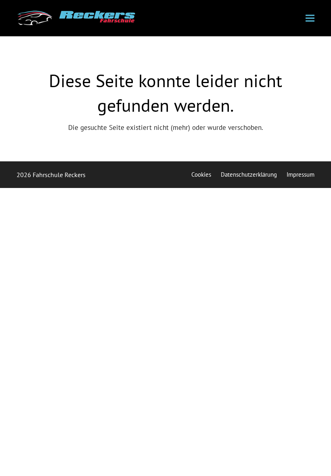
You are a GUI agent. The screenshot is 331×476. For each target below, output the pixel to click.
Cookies (201, 174)
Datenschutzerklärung (249, 174)
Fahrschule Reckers (59, 175)
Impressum (300, 174)
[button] (310, 18)
